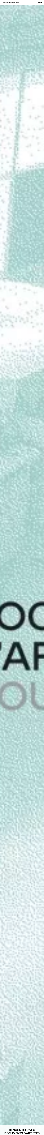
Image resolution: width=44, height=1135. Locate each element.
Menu (40, 2)
